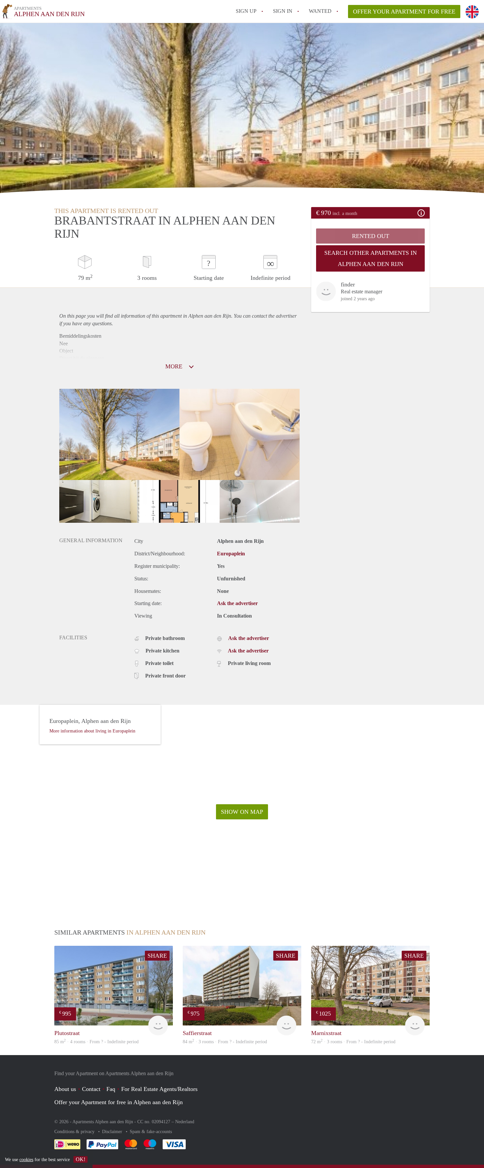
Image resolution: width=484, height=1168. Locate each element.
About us (65, 1089)
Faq (110, 1089)
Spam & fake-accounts (151, 1131)
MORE (174, 366)
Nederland (184, 1121)
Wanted (320, 11)
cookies (26, 1159)
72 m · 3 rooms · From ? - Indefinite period (353, 1041)
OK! (80, 1159)
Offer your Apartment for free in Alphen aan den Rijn (118, 1102)
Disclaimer (112, 1131)
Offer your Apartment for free (404, 11)
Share (157, 955)
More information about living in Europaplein (92, 731)
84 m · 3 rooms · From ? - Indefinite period (225, 1041)
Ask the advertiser (237, 603)
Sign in (282, 11)
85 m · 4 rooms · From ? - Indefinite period (96, 1041)
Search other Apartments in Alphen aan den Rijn (370, 258)
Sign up (246, 11)
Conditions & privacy (75, 1131)
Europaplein (231, 553)
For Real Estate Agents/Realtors (159, 1089)
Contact (91, 1089)
